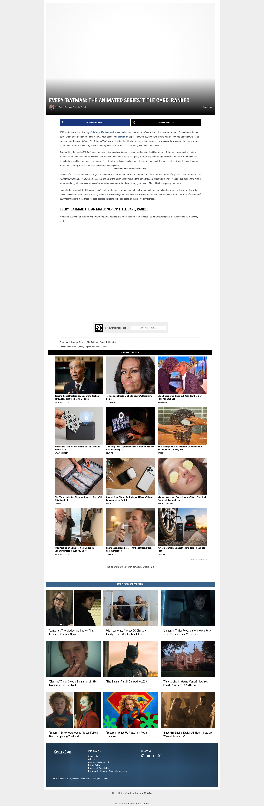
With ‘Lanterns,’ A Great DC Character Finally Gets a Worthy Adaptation (126, 632)
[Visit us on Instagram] (144, 756)
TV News (103, 347)
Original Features (91, 347)
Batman (121, 136)
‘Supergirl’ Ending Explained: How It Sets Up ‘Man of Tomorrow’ (187, 734)
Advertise (92, 759)
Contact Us (93, 756)
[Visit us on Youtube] (149, 756)
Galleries (75, 347)
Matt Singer (59, 107)
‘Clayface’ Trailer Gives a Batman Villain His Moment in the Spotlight (73, 683)
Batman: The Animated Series (106, 132)
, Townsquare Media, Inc (81, 779)
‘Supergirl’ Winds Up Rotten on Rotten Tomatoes (127, 734)
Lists (81, 347)
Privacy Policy (94, 765)
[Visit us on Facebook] (155, 756)
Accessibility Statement (98, 762)
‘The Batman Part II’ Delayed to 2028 (126, 681)
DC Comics (111, 342)
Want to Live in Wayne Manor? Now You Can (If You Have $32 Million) (185, 683)
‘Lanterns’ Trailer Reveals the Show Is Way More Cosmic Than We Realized (187, 632)
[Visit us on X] (160, 756)
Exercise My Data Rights (98, 768)
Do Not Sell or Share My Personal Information (107, 771)
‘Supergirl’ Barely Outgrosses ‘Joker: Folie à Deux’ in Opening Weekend (73, 734)
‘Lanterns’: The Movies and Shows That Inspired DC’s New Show (71, 632)
